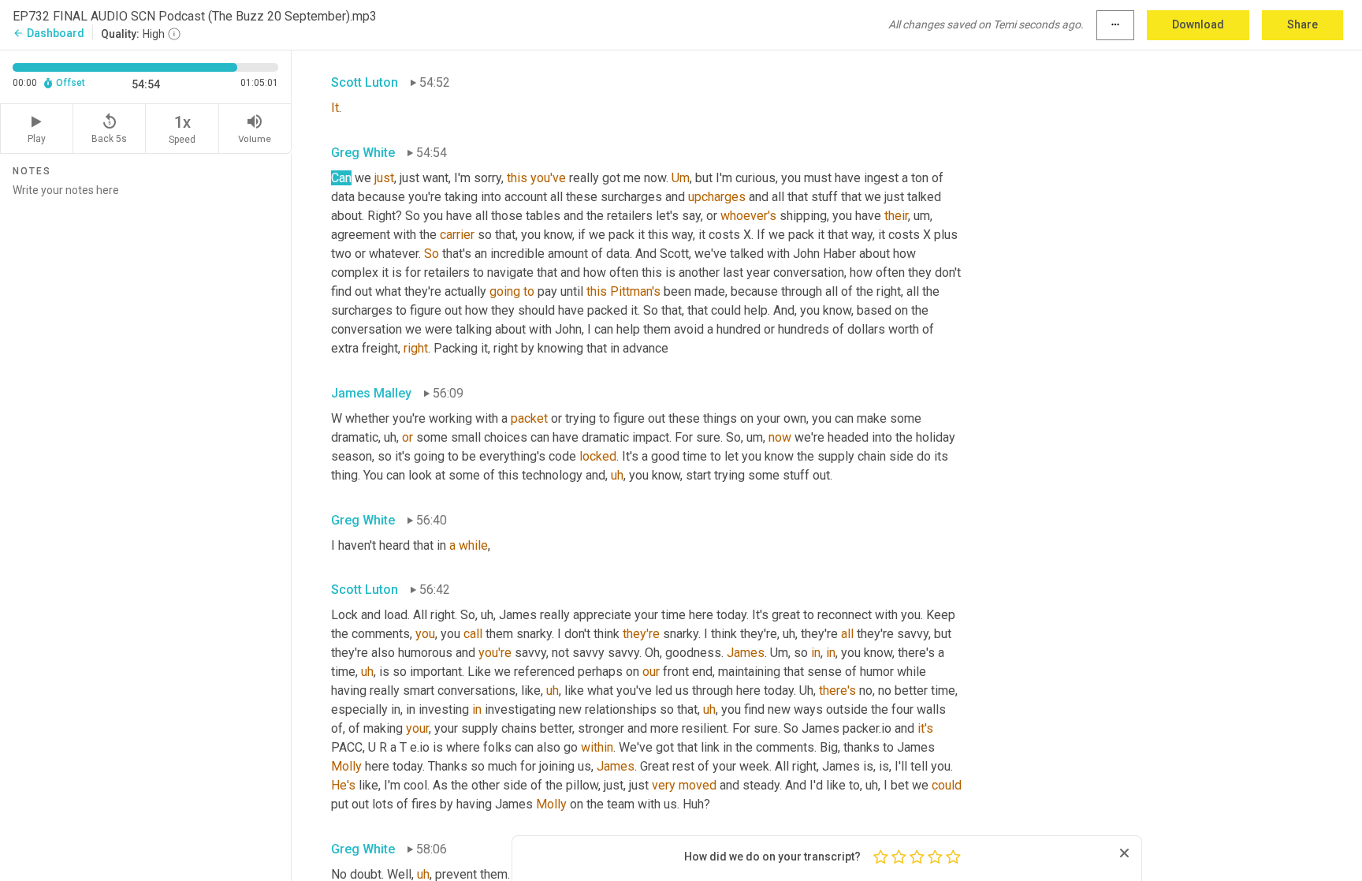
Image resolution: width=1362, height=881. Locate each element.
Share (1302, 24)
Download (1198, 24)
